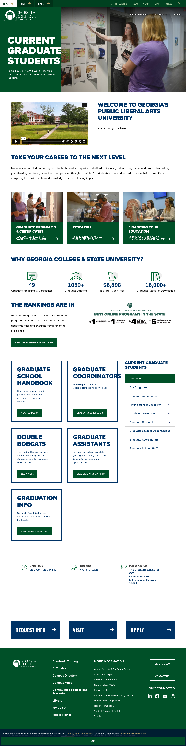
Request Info (30, 630)
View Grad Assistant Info (91, 474)
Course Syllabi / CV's (104, 685)
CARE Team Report (103, 674)
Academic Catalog (65, 661)
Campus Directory (65, 675)
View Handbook (29, 413)
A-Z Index (59, 668)
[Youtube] (165, 696)
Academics (161, 14)
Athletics (168, 3)
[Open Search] (179, 4)
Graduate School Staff (143, 448)
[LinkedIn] (150, 696)
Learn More (27, 474)
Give (157, 3)
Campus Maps (62, 682)
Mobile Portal (62, 714)
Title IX (97, 716)
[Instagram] (173, 696)
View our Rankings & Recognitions (34, 342)
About (177, 14)
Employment (100, 690)
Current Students (119, 3)
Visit (23, 4)
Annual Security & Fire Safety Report (112, 669)
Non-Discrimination (104, 705)
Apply (42, 4)
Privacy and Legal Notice (79, 733)
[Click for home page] (19, 20)
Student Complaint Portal (107, 711)
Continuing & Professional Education (70, 691)
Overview (135, 378)
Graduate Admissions (143, 396)
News (135, 3)
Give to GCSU (162, 663)
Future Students (139, 14)
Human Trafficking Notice (107, 700)
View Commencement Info (34, 531)
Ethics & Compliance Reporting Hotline (113, 695)
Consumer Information (105, 679)
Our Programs (138, 387)
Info (6, 4)
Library (57, 700)
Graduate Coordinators (90, 413)
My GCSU (59, 707)
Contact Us (162, 676)
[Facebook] (157, 696)
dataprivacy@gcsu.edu (133, 733)
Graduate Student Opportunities (149, 431)
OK (93, 741)
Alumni (146, 3)
